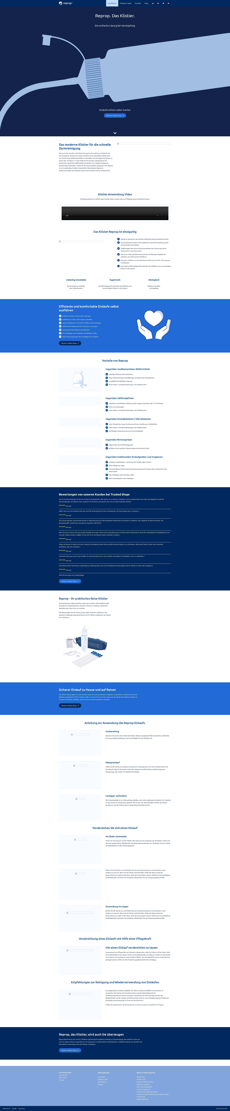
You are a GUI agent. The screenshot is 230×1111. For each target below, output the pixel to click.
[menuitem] (152, 3)
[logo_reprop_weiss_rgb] (65, 2)
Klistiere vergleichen (66, 697)
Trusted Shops (79, 575)
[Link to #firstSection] (115, 133)
